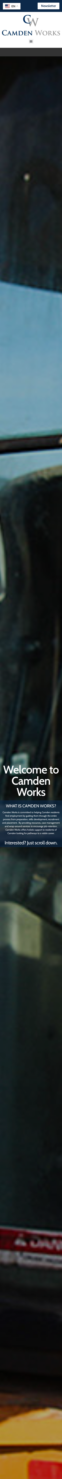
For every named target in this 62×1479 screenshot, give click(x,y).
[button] (31, 41)
